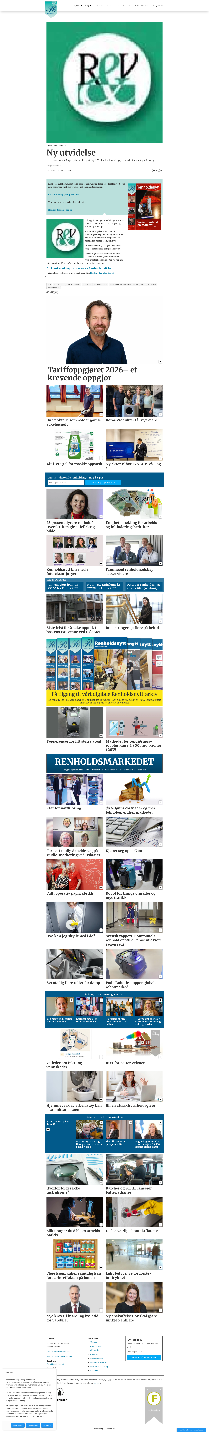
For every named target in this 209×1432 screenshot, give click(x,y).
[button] (51, 1009)
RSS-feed (94, 1370)
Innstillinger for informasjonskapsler (191, 1430)
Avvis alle (47, 1425)
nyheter (87, 284)
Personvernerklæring (99, 1366)
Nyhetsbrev (145, 5)
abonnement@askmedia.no (58, 1351)
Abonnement (115, 5)
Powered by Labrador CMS (104, 1429)
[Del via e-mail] (160, 170)
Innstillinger (17, 1425)
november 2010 (100, 284)
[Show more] (104, 215)
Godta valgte (33, 1425)
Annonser (126, 5)
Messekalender (96, 1358)
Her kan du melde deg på (60, 210)
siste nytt (59, 284)
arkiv (143, 284)
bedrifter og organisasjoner (124, 284)
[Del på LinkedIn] (157, 170)
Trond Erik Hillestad (55, 1364)
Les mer (97, 1383)
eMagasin (156, 5)
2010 (49, 284)
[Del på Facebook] (153, 170)
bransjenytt (54, 288)
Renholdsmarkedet (100, 5)
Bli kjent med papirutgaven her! (63, 194)
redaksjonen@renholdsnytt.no (59, 1356)
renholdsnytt (73, 284)
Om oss (136, 5)
